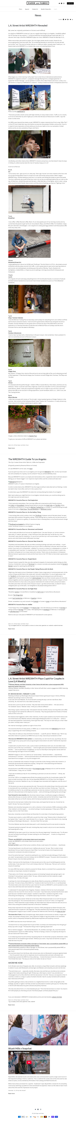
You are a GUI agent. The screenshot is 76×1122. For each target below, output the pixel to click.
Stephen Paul (33, 436)
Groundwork (20, 505)
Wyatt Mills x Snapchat (20, 1048)
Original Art (35, 9)
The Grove (31, 564)
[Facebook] (61, 3)
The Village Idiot (18, 595)
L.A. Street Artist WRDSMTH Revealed (27, 25)
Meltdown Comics (46, 509)
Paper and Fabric (40, 1113)
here (30, 468)
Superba (33, 598)
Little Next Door (14, 611)
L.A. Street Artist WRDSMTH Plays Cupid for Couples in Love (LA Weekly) (36, 680)
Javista (17, 592)
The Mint (57, 505)
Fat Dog (21, 609)
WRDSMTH (48, 472)
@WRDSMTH (21, 111)
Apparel (27, 9)
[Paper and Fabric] (38, 2)
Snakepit (25, 608)
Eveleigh (35, 601)
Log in (55, 9)
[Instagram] (63, 3)
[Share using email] (70, 19)
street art (32, 625)
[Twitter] (59, 3)
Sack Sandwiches (17, 598)
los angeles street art (16, 625)
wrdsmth (51, 625)
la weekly (13, 1001)
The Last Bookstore (33, 509)
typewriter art (44, 625)
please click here (57, 997)
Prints (20, 9)
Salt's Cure (40, 592)
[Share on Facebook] (63, 19)
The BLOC (13, 576)
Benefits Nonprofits (46, 9)
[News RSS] (72, 19)
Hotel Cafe (49, 505)
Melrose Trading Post (37, 507)
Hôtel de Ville (61, 911)
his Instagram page (38, 768)
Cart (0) (70, 3)
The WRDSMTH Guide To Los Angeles (27, 459)
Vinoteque (46, 609)
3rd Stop (62, 608)
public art (27, 625)
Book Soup (23, 509)
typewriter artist (26, 1001)
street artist (38, 625)
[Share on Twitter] (65, 19)
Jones (47, 601)
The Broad (38, 515)
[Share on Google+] (68, 19)
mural (23, 625)
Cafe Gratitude (36, 578)
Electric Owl (36, 608)
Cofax (12, 505)
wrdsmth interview (58, 625)
